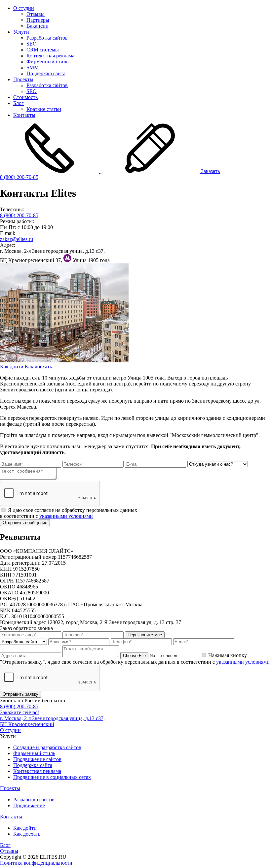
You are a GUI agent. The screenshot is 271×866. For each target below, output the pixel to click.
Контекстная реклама (50, 55)
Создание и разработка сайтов (47, 747)
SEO (31, 44)
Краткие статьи (43, 109)
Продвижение (29, 805)
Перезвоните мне (145, 634)
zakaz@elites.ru (16, 239)
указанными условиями (66, 516)
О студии (23, 8)
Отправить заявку (20, 694)
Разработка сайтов (47, 38)
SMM (32, 67)
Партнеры (37, 20)
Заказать (210, 171)
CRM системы (42, 49)
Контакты (24, 115)
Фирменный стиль (47, 61)
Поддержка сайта (45, 73)
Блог (18, 103)
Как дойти (11, 366)
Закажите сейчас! (19, 712)
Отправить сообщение (25, 522)
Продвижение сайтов (37, 759)
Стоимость (25, 97)
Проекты (23, 79)
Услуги (21, 32)
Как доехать (38, 366)
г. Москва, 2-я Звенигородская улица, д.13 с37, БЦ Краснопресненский (52, 721)
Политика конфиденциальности (36, 863)
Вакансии (37, 26)
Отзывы (35, 14)
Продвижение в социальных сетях (52, 777)
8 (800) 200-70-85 (19, 177)
